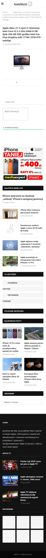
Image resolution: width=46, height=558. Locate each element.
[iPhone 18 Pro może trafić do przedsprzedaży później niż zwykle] (12, 333)
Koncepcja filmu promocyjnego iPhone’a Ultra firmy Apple (32, 378)
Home (5, 12)
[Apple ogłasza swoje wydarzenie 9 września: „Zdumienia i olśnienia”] (10, 245)
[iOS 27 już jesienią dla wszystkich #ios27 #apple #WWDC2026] (23, 522)
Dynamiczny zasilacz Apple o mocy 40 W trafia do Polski (31, 228)
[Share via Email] (28, 82)
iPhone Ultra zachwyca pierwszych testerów (30, 211)
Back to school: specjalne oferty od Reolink (11, 376)
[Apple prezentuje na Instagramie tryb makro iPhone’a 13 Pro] (10, 261)
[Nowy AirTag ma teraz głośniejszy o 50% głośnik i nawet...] (37, 536)
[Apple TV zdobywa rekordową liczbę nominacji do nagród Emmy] (10, 496)
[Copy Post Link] (24, 82)
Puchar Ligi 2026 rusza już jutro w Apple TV (30, 462)
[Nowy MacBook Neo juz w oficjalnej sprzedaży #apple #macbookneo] (37, 522)
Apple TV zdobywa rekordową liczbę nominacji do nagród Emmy (29, 496)
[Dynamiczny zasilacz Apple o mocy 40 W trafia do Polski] (10, 229)
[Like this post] (18, 82)
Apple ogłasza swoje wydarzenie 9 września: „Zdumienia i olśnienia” (30, 244)
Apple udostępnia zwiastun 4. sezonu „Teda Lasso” (31, 478)
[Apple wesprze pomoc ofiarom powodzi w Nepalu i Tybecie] (33, 333)
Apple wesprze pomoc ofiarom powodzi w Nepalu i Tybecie (33, 346)
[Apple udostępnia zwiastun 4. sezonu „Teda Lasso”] (10, 480)
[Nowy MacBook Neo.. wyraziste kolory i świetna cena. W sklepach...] (9, 536)
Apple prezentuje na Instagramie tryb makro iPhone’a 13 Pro (30, 260)
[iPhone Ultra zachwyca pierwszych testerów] (10, 214)
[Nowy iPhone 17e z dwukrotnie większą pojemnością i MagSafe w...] (23, 536)
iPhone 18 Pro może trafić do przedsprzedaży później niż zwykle (11, 347)
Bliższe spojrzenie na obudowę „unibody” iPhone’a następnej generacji (23, 197)
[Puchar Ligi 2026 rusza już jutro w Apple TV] (10, 465)
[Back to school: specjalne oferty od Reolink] (12, 364)
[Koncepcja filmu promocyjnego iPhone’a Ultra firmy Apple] (33, 364)
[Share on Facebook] (21, 82)
